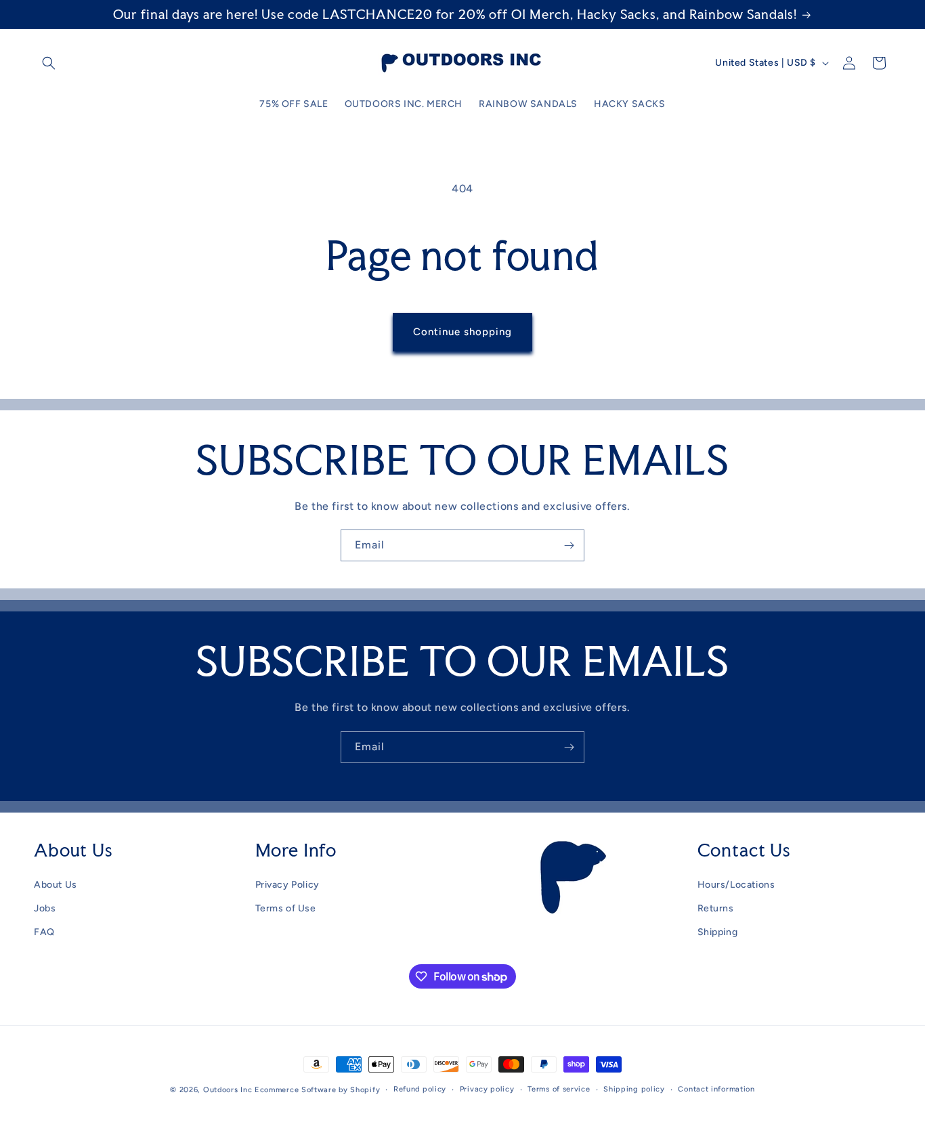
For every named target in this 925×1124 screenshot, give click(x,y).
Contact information (716, 1089)
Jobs (45, 908)
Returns (715, 908)
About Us (55, 884)
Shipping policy (634, 1089)
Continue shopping (462, 332)
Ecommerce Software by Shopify (317, 1089)
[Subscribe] (569, 545)
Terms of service (559, 1089)
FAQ (44, 932)
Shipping (717, 932)
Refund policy (419, 1089)
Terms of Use (285, 908)
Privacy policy (487, 1089)
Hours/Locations (736, 884)
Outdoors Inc (227, 1089)
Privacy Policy (287, 884)
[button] (49, 63)
